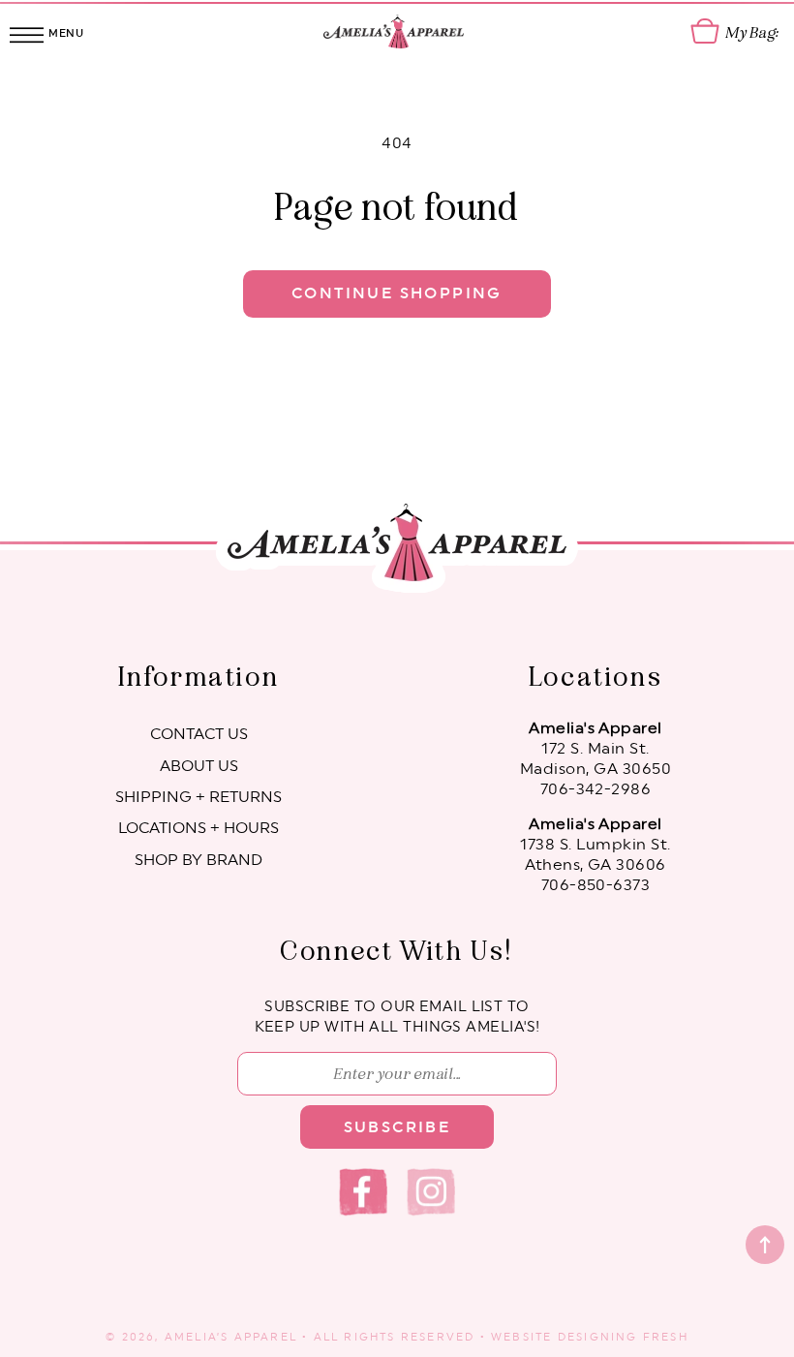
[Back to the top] (765, 1244)
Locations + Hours (198, 828)
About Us (199, 766)
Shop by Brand (198, 860)
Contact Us (199, 734)
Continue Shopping (397, 293)
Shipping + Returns (198, 797)
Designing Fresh (623, 1337)
